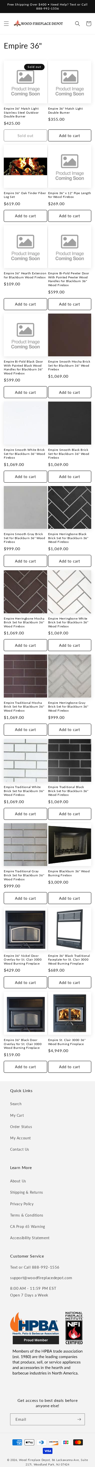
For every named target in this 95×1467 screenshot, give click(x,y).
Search (16, 1104)
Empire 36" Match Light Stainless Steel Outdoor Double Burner (21, 112)
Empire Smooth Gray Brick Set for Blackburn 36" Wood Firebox (24, 538)
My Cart (17, 1115)
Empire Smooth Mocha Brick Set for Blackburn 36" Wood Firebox (69, 365)
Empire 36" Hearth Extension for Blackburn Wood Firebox (25, 275)
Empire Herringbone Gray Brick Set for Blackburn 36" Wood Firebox (68, 706)
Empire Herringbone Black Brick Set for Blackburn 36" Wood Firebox (68, 538)
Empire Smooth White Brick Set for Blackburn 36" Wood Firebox (24, 453)
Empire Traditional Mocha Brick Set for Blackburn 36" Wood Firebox (24, 706)
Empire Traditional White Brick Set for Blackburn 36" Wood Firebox (24, 791)
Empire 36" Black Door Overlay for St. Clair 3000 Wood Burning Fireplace (23, 1044)
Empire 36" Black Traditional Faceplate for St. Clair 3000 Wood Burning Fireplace (69, 959)
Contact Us (19, 1149)
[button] (6, 23)
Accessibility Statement (30, 1238)
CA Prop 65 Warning (27, 1226)
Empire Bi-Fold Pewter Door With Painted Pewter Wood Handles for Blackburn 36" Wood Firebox (68, 279)
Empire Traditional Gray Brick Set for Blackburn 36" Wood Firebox (24, 875)
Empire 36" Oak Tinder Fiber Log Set (25, 195)
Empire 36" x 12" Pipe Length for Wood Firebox (69, 195)
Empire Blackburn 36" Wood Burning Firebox (69, 873)
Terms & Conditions (26, 1215)
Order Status (21, 1127)
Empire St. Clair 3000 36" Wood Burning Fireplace (67, 1042)
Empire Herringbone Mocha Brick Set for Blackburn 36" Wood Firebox (24, 622)
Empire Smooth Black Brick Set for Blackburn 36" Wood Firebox (69, 453)
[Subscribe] (79, 1419)
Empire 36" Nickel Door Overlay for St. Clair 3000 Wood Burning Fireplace (23, 959)
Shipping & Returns (26, 1192)
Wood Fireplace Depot (34, 1459)
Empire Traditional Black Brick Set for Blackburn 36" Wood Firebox (68, 791)
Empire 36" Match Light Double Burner (65, 110)
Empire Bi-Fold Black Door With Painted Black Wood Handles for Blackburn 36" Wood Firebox (23, 367)
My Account (20, 1138)
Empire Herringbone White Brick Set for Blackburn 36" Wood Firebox (68, 622)
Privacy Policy (21, 1204)
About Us (18, 1181)
